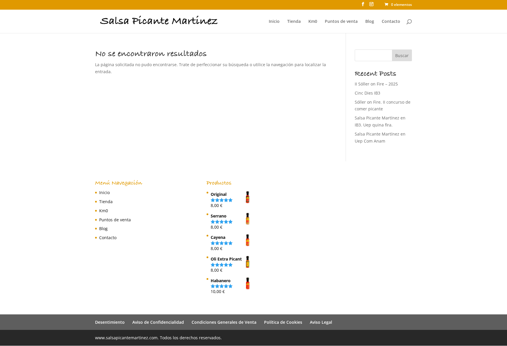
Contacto (391, 21)
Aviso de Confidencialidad (158, 322)
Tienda (294, 21)
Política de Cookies (283, 322)
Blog (369, 21)
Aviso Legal (321, 322)
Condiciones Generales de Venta (224, 322)
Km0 (312, 21)
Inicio (274, 21)
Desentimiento (110, 322)
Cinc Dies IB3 (367, 93)
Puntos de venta (341, 21)
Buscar (402, 55)
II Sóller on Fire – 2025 (376, 84)
